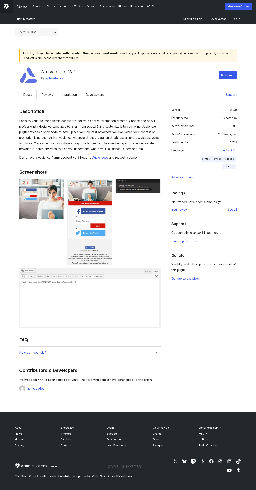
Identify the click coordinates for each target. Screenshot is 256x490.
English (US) (229, 150)
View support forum (184, 241)
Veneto (55, 466)
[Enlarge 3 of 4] (155, 184)
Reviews (47, 94)
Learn (110, 427)
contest (206, 158)
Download (227, 75)
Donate (159, 439)
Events (157, 433)
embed (217, 158)
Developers (114, 439)
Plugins (65, 439)
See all (232, 209)
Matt (203, 433)
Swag (158, 445)
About (18, 427)
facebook (230, 158)
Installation (69, 94)
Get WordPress (238, 6)
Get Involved (161, 427)
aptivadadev (54, 78)
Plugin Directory (25, 18)
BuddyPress (208, 445)
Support (231, 94)
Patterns (66, 445)
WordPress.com (210, 427)
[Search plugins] (54, 32)
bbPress (205, 439)
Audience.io (100, 157)
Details (28, 94)
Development (95, 94)
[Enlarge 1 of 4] (59, 184)
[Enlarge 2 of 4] (107, 184)
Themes (66, 433)
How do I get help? (32, 352)
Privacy (19, 445)
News (18, 433)
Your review (179, 209)
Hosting (20, 439)
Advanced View (182, 177)
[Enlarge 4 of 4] (155, 273)
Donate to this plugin (185, 278)
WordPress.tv (117, 445)
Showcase (67, 427)
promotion (229, 166)
